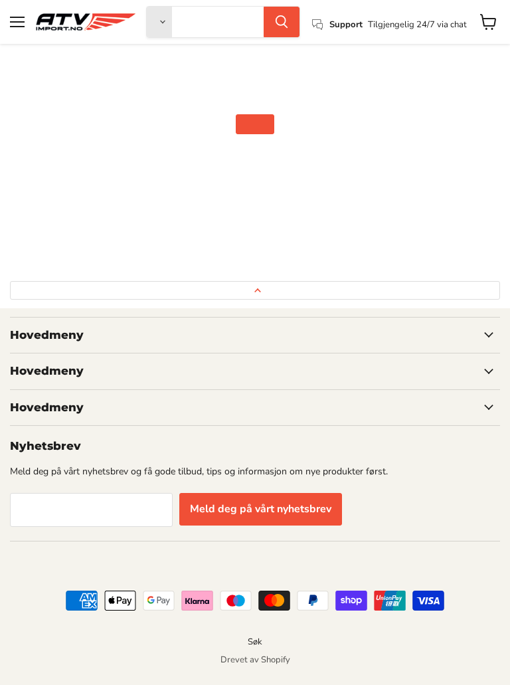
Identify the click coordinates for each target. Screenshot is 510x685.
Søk (255, 642)
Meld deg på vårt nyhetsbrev (260, 509)
